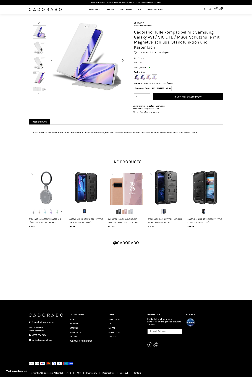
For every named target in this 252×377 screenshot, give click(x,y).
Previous (32, 211)
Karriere (73, 336)
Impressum (91, 373)
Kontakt (137, 373)
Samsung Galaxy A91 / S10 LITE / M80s (153, 88)
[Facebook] (149, 344)
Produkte (74, 323)
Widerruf (124, 373)
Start (72, 319)
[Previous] (52, 60)
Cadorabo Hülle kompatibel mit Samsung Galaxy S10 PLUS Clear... (123, 220)
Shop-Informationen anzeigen (146, 112)
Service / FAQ (76, 332)
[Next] (123, 60)
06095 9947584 (39, 335)
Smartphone (114, 319)
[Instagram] (155, 344)
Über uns (74, 328)
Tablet (112, 323)
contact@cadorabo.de (42, 340)
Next (61, 211)
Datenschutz (109, 373)
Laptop (112, 328)
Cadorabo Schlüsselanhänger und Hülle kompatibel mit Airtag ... (45, 220)
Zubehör (113, 336)
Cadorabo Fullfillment (81, 341)
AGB (78, 373)
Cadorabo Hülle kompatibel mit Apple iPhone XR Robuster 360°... (86, 220)
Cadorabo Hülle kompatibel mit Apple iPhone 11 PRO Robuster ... (165, 220)
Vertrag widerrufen (16, 371)
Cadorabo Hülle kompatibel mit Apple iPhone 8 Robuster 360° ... (204, 220)
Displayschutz (116, 332)
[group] (47, 187)
